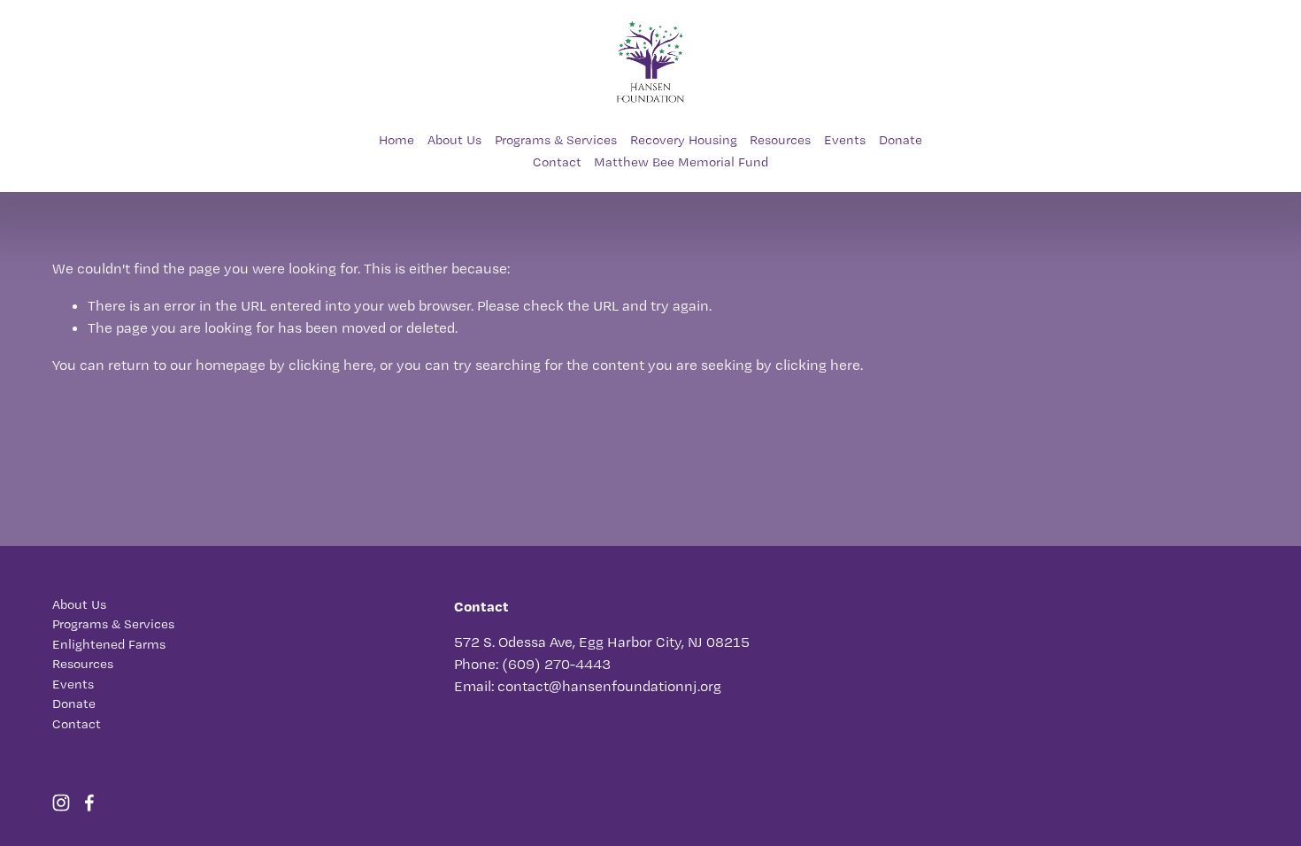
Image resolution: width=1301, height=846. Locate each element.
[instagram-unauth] (61, 802)
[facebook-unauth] (89, 802)
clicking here (331, 364)
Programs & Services (556, 140)
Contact (557, 162)
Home (396, 140)
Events (845, 140)
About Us (454, 140)
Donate (900, 140)
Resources (780, 140)
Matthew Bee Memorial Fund (681, 162)
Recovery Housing (683, 140)
